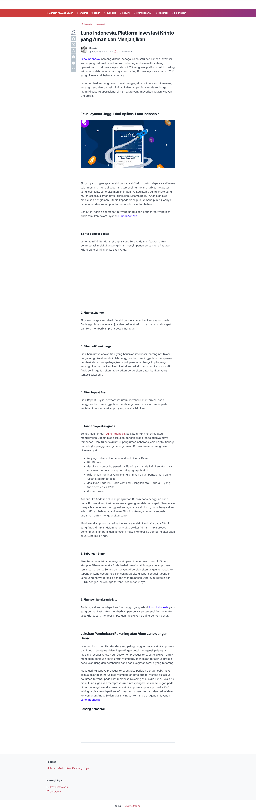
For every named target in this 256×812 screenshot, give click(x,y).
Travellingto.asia (58, 786)
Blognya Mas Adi (133, 806)
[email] (73, 69)
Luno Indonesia (115, 433)
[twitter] (73, 44)
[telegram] (73, 57)
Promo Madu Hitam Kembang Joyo (69, 768)
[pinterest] (73, 63)
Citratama (55, 791)
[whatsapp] (73, 51)
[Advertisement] (128, 276)
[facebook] (73, 38)
